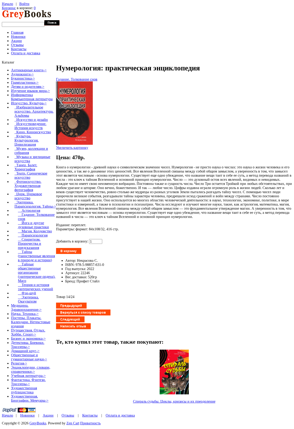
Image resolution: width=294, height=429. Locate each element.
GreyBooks (37, 423)
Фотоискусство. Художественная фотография (27, 186)
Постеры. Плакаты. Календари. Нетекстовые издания (30, 322)
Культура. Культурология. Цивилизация (26, 140)
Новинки (18, 37)
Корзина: (9, 8)
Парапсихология (33, 235)
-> (29, 103)
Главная (17, 32)
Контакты (18, 49)
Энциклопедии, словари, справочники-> (30, 369)
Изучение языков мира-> (30, 91)
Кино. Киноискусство (32, 132)
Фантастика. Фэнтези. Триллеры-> (28, 382)
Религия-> (19, 363)
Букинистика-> (23, 78)
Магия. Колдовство (35, 231)
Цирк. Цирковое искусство (28, 196)
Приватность (90, 423)
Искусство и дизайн (31, 120)
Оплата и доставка (25, 53)
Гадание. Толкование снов (76, 79)
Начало (7, 4)
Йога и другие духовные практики (33, 225)
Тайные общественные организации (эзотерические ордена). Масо (36, 272)
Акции (16, 41)
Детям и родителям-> (27, 87)
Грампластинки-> (25, 82)
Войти (24, 4)
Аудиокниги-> (22, 74)
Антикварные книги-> (29, 70)
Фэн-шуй (27, 293)
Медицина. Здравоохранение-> (26, 308)
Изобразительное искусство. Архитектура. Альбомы (34, 111)
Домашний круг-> (25, 351)
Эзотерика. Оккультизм (28, 299)
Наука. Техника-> (25, 314)
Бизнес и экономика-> (28, 338)
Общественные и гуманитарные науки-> (29, 357)
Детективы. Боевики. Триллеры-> (27, 345)
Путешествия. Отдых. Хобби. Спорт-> (28, 332)
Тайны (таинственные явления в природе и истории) (36, 256)
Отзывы (17, 45)
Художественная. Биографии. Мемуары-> (29, 398)
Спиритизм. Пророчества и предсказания (29, 243)
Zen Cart (72, 423)
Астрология (29, 210)
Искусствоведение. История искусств (30, 126)
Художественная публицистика (24, 390)
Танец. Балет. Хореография (25, 167)
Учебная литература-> (28, 376)
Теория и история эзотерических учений (35, 287)
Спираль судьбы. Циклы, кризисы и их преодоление (174, 401)
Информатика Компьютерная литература (32, 97)
